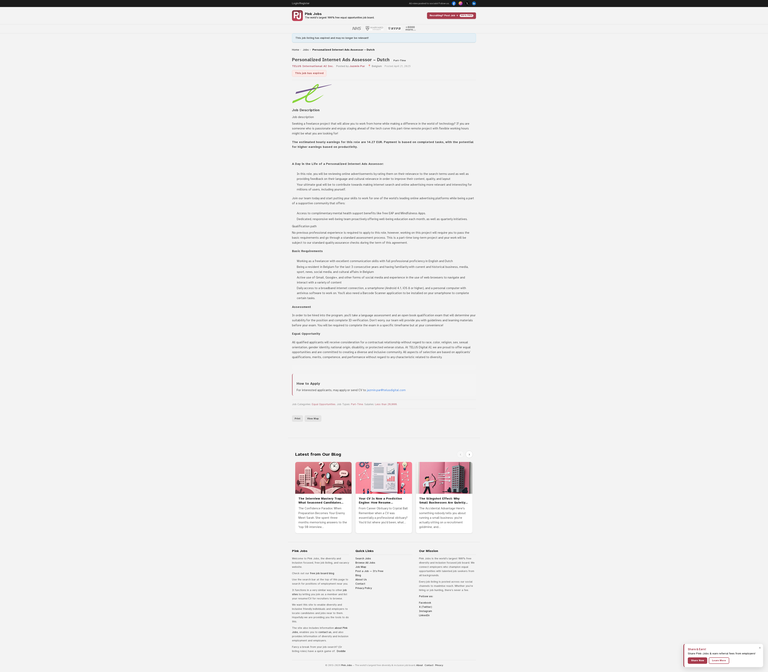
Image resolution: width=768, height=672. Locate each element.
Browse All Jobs (365, 562)
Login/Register (300, 3)
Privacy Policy (363, 588)
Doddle (341, 651)
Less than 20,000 (386, 404)
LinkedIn (424, 615)
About (419, 665)
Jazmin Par (357, 66)
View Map (313, 418)
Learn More (719, 660)
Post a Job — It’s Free (369, 571)
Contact (360, 583)
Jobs (306, 49)
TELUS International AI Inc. (312, 66)
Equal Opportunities (323, 404)
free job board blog (322, 573)
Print (297, 418)
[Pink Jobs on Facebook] (454, 3)
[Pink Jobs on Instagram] (461, 3)
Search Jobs (363, 558)
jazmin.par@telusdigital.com (386, 390)
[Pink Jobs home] (297, 15)
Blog (358, 575)
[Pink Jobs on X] (467, 3)
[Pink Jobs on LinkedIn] (474, 3)
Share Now (697, 660)
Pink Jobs (313, 14)
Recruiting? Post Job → (451, 15)
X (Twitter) (425, 607)
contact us (324, 632)
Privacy (439, 665)
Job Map (360, 567)
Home (295, 49)
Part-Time (357, 404)
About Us (361, 579)
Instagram (425, 611)
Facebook (425, 602)
